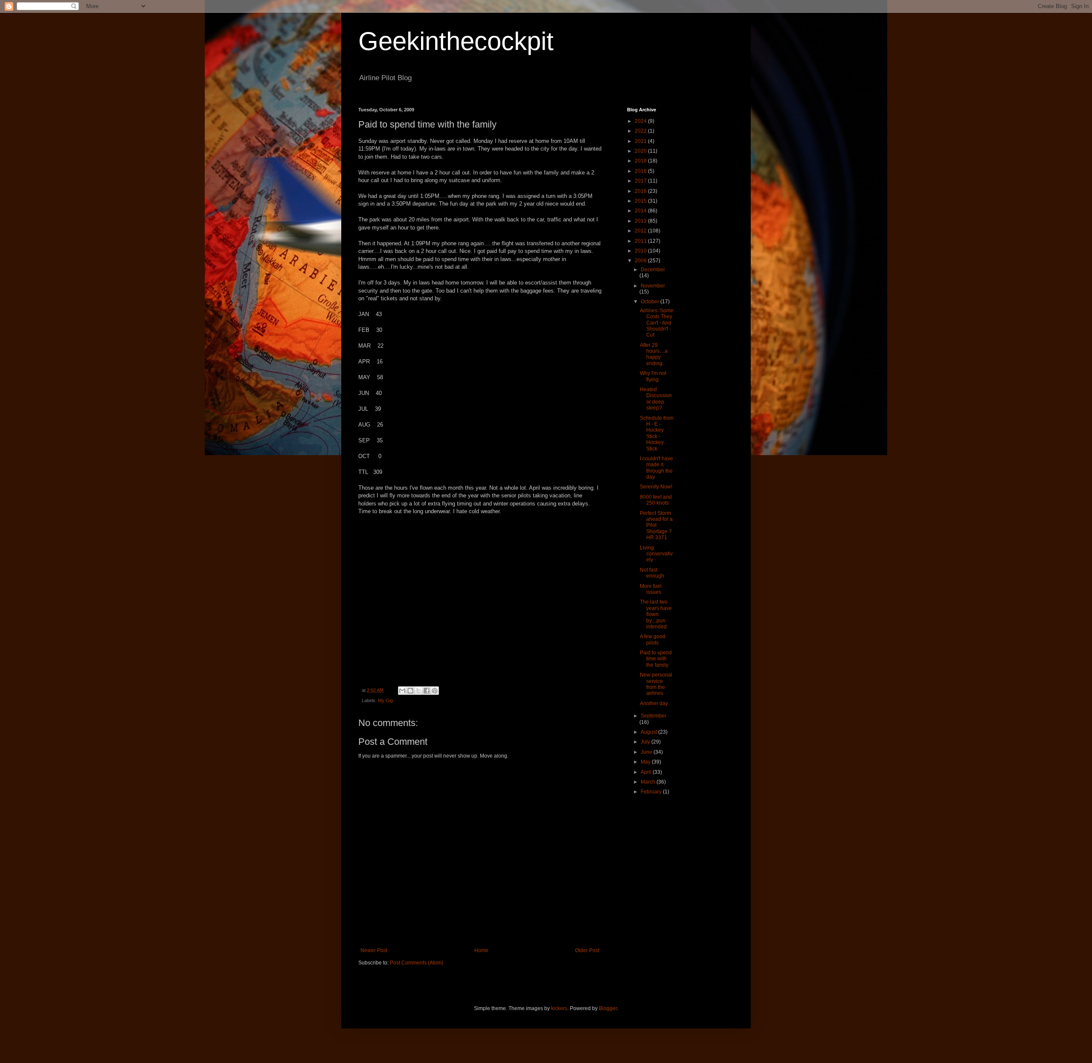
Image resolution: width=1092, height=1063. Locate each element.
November (653, 286)
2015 (641, 201)
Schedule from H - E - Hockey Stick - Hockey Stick (657, 433)
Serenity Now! (656, 487)
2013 (641, 221)
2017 (641, 181)
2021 (641, 141)
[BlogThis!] (410, 690)
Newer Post (373, 950)
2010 (641, 251)
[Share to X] (418, 690)
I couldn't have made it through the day (656, 468)
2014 (641, 211)
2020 (641, 151)
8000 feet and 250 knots (656, 500)
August (649, 732)
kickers (559, 1008)
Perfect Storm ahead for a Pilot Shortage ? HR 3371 (656, 525)
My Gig (385, 700)
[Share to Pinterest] (434, 690)
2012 (641, 231)
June (647, 752)
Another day (654, 703)
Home (481, 950)
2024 (641, 121)
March (648, 782)
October (650, 302)
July (646, 742)
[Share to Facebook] (426, 690)
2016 (641, 191)
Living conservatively (656, 554)
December (653, 270)
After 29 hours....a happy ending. (654, 354)
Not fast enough (652, 573)
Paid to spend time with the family (656, 659)
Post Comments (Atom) (416, 963)
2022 (641, 131)
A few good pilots (652, 639)
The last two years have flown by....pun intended (656, 614)
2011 (641, 241)
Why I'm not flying (653, 376)
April (647, 772)
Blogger (608, 1008)
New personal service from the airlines (656, 684)
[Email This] (402, 690)
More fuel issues (651, 589)
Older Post (587, 950)
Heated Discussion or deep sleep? (656, 398)
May (646, 762)
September (653, 716)
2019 (641, 161)
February (652, 792)
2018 (641, 171)
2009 (641, 261)
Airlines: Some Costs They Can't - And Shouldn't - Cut (657, 323)
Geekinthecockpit (456, 41)
